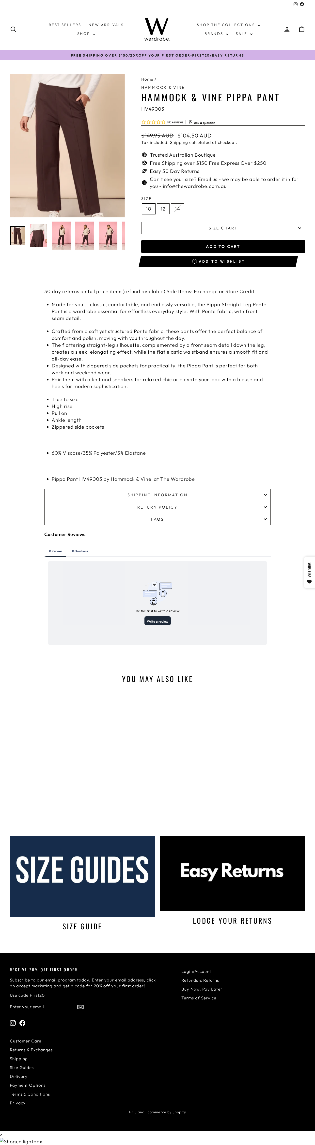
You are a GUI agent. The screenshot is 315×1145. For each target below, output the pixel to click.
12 (163, 209)
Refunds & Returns (200, 980)
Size (146, 198)
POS (133, 1112)
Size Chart (223, 228)
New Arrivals (106, 24)
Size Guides (22, 1067)
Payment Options (28, 1085)
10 (148, 209)
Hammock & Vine (163, 87)
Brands (215, 33)
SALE (242, 33)
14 (177, 209)
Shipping (179, 142)
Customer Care (25, 1040)
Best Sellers (65, 24)
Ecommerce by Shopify (165, 1112)
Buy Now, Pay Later (201, 989)
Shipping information (157, 494)
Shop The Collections (226, 24)
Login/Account (196, 971)
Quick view (45, 759)
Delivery (19, 1076)
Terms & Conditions (30, 1094)
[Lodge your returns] (232, 873)
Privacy (18, 1102)
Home (147, 79)
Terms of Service (198, 997)
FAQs (157, 519)
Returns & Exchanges (31, 1049)
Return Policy (157, 507)
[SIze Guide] (82, 876)
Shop (84, 33)
